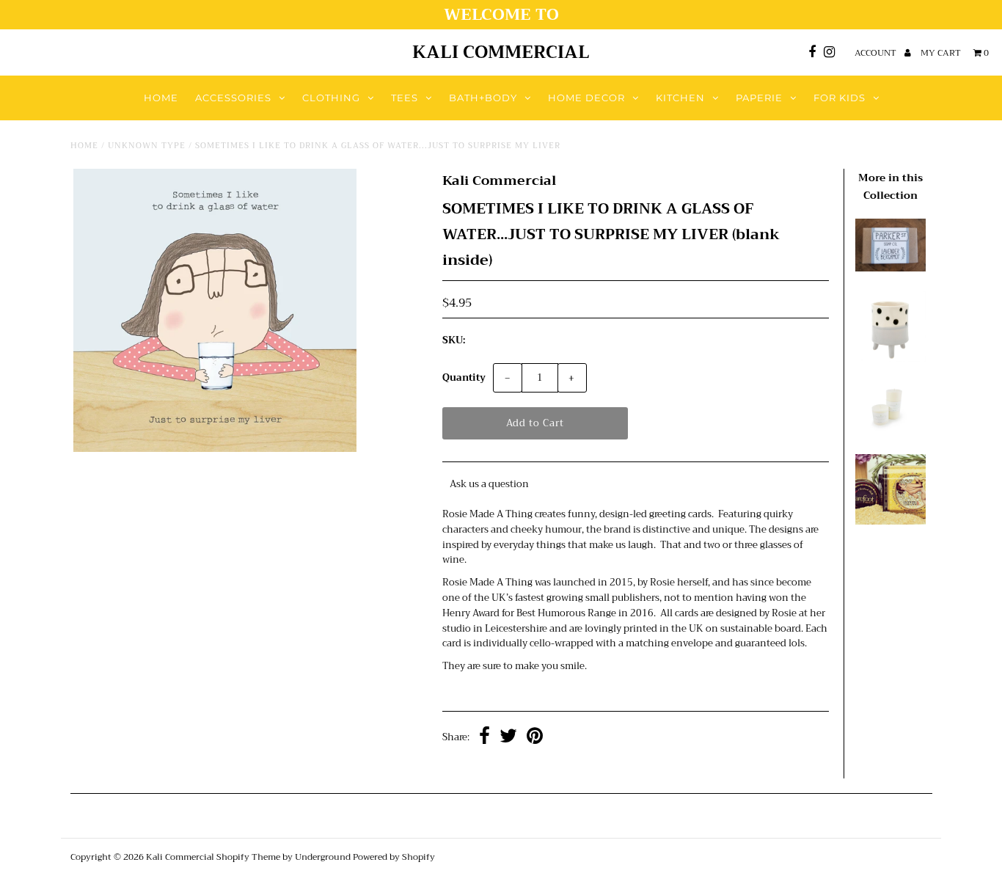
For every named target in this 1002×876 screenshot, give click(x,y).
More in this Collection (890, 186)
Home (84, 146)
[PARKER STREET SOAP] (890, 268)
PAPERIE (759, 97)
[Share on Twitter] (508, 737)
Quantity (464, 377)
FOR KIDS (839, 97)
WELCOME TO (501, 15)
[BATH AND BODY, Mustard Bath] (890, 521)
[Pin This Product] (535, 737)
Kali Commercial (501, 52)
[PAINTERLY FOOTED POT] (890, 358)
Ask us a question (489, 483)
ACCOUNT (877, 52)
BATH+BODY (483, 97)
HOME (161, 97)
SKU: (453, 340)
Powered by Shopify (394, 857)
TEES (404, 97)
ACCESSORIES (233, 97)
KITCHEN (680, 97)
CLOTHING (331, 97)
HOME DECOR (586, 97)
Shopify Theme (248, 857)
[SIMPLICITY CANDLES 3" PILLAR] (890, 431)
